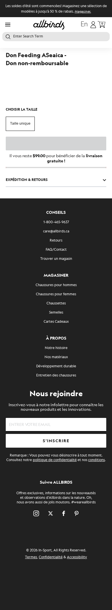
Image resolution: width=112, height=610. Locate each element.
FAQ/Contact (56, 250)
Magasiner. (83, 11)
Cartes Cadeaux (56, 322)
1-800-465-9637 (56, 222)
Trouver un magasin (56, 259)
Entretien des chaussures (56, 375)
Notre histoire (56, 348)
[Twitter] (50, 513)
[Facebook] (63, 513)
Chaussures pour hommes (56, 285)
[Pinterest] (76, 513)
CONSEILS (56, 212)
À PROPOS (56, 338)
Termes (31, 557)
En (84, 24)
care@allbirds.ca (56, 231)
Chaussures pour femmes (56, 294)
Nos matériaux (56, 357)
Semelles (56, 312)
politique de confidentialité (55, 460)
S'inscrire (56, 441)
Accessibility (77, 557)
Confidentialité (51, 557)
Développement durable (56, 366)
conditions (96, 460)
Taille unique (20, 123)
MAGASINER (56, 275)
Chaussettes (56, 303)
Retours (56, 240)
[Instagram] (36, 513)
